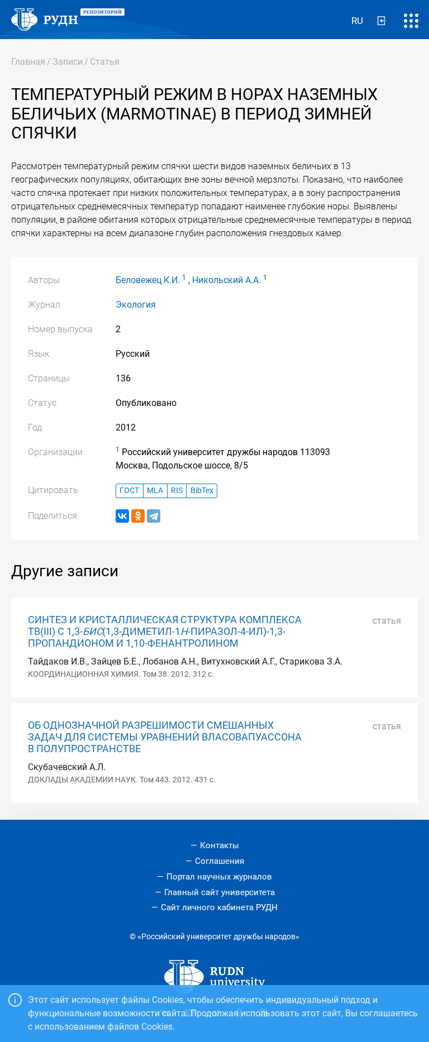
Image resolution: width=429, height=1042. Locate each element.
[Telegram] (153, 516)
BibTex (201, 490)
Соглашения (219, 861)
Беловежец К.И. (148, 280)
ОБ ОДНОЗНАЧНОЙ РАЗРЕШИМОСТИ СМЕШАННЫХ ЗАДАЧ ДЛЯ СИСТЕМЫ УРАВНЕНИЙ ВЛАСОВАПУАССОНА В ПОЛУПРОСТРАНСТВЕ (165, 737)
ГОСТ (129, 490)
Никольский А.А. (226, 280)
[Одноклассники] (138, 516)
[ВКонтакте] (122, 516)
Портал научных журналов (219, 877)
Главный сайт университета (219, 892)
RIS (177, 490)
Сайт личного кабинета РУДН (219, 907)
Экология (136, 304)
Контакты (219, 845)
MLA (155, 490)
